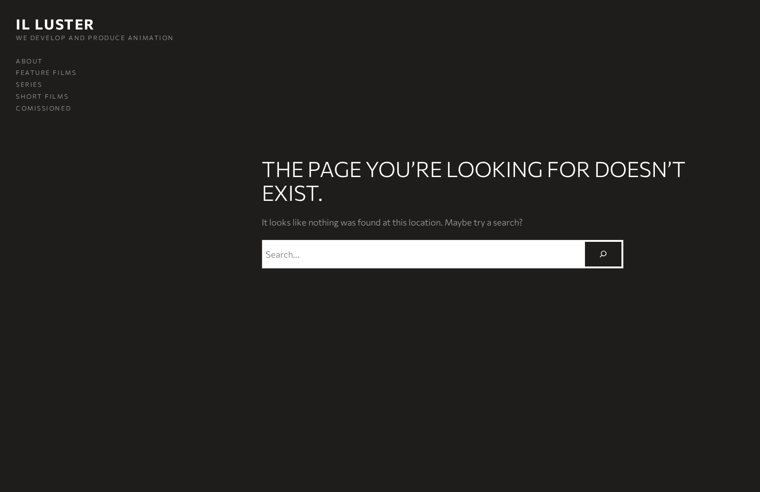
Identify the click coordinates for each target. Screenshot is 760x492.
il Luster (55, 24)
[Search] (603, 254)
